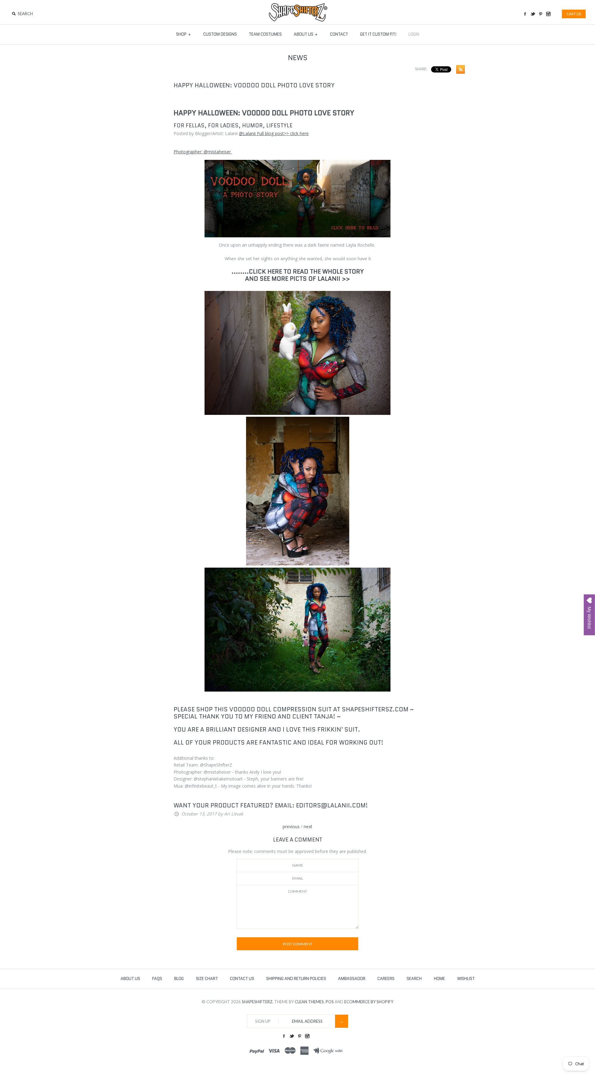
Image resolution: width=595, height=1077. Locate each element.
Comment (297, 891)
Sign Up (263, 1021)
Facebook (525, 14)
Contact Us (242, 979)
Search (414, 979)
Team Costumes (265, 34)
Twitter (532, 14)
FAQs (157, 979)
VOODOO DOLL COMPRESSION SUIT (280, 709)
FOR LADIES (223, 125)
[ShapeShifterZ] (298, 6)
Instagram (548, 14)
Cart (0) (573, 13)
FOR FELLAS (189, 125)
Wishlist (466, 979)
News (297, 58)
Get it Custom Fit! (378, 34)
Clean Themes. (310, 1001)
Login (413, 34)
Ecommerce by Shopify (368, 1001)
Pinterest (540, 14)
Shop (183, 34)
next (308, 826)
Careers (385, 979)
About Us (306, 34)
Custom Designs (220, 34)
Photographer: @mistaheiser (203, 152)
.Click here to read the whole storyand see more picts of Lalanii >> (304, 275)
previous (291, 826)
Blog (179, 979)
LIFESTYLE (279, 125)
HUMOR (252, 125)
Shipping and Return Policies (296, 979)
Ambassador (351, 979)
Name (297, 865)
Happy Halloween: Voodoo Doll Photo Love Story (254, 85)
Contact (339, 34)
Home (439, 979)
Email (297, 878)
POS (330, 1001)
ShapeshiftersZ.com (375, 709)
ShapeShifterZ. (257, 1001)
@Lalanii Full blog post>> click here (274, 133)
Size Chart (207, 979)
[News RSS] (459, 70)
